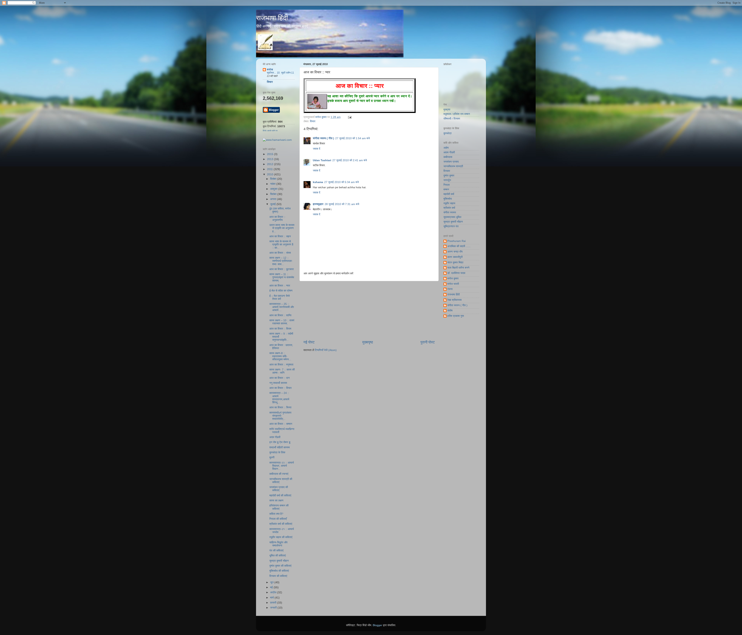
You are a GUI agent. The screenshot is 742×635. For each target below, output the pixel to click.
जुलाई (273, 204)
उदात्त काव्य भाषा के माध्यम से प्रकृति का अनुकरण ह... (281, 228)
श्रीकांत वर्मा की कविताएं (280, 523)
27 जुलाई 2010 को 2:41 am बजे (349, 160)
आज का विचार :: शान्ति (280, 315)
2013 (270, 159)
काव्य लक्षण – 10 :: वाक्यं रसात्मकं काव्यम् (281, 322)
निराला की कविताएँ (278, 518)
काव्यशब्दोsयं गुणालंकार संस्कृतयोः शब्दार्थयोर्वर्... (280, 415)
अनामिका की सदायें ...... (459, 246)
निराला (446, 184)
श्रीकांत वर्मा (449, 207)
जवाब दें (316, 148)
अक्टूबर (274, 188)
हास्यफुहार (318, 204)
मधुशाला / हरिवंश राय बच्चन (456, 114)
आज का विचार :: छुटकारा (281, 269)
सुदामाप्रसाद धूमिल (452, 217)
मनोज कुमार (321, 117)
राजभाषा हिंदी (272, 18)
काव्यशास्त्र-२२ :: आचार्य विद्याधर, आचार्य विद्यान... (281, 465)
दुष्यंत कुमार (448, 175)
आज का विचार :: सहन (280, 236)
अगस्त (273, 199)
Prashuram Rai (456, 241)
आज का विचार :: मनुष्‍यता (281, 364)
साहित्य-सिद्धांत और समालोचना (278, 544)
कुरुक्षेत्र (447, 133)
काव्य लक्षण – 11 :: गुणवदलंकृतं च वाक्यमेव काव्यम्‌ (281, 277)
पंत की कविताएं (276, 550)
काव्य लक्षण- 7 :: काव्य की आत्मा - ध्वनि (282, 371)
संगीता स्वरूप (449, 212)
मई (272, 587)
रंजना (450, 289)
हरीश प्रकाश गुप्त (455, 316)
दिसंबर (273, 178)
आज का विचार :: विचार (280, 388)
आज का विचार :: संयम (280, 252)
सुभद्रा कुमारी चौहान (279, 560)
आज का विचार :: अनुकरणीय (277, 218)
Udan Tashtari (322, 160)
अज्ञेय (446, 147)
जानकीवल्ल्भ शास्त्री (453, 166)
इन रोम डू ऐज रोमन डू (279, 442)
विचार (312, 121)
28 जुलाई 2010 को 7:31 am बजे (342, 204)
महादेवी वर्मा (448, 194)
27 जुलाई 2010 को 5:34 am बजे (341, 182)
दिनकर (446, 171)
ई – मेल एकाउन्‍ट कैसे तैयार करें (279, 297)
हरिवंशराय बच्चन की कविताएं (278, 507)
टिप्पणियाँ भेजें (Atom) (326, 350)
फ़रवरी (273, 602)
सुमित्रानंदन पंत (451, 226)
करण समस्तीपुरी (455, 257)
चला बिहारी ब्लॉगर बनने (458, 267)
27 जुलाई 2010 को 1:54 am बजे (352, 138)
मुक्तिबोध (447, 198)
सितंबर (273, 194)
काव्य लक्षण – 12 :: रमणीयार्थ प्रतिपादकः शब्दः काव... (280, 260)
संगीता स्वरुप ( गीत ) (323, 138)
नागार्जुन (447, 180)
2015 (270, 154)
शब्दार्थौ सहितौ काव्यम (279, 447)
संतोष (450, 310)
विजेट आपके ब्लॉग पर (270, 131)
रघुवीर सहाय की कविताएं (280, 537)
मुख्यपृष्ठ (367, 342)
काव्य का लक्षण (276, 500)
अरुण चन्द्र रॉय (455, 251)
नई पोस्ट (309, 342)
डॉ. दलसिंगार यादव (456, 273)
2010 (270, 174)
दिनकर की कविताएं (278, 576)
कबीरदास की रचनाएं (278, 473)
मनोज (270, 69)
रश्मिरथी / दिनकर (451, 118)
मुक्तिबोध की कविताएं (279, 570)
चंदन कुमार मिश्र (455, 262)
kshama (318, 182)
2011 (270, 169)
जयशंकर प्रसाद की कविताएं (278, 489)
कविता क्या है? (276, 513)
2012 (270, 164)
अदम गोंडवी (274, 437)
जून (272, 582)
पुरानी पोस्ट (427, 342)
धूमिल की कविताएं (277, 555)
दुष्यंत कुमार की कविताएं (280, 565)
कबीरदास (447, 157)
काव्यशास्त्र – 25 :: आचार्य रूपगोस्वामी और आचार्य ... (281, 307)
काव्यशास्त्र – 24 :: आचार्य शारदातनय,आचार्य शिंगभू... (279, 398)
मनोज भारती (453, 283)
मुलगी (271, 457)
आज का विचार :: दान (279, 377)
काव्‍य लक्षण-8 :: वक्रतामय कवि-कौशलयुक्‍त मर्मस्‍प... (280, 356)
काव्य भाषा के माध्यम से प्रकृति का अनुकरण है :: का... (281, 244)
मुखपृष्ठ (446, 109)
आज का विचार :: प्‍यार (279, 285)
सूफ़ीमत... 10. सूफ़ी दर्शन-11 (280, 72)
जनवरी (273, 607)
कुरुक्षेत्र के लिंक (277, 452)
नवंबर (273, 183)
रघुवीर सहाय (449, 203)
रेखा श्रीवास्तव (454, 299)
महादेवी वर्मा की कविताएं (280, 495)
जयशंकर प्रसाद (451, 161)
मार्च (272, 597)
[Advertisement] (369, 310)
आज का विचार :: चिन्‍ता (280, 407)
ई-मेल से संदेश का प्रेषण (281, 290)
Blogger (377, 625)
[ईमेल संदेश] (349, 117)
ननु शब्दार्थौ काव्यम (278, 383)
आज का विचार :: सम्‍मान (280, 423)
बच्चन (446, 189)
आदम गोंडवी (449, 152)
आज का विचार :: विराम (280, 328)
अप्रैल (273, 592)
